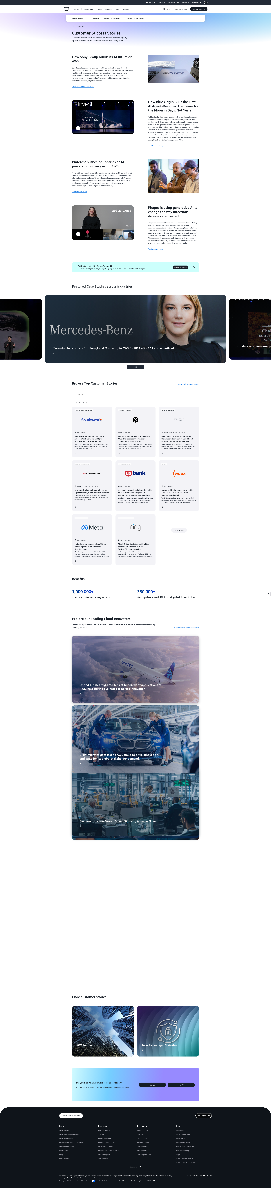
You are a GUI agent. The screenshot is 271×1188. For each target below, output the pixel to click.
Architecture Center (105, 1146)
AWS (73, 26)
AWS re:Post (180, 1138)
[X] (187, 1176)
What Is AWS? (64, 1130)
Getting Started (104, 1130)
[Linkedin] (194, 1176)
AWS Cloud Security (66, 1146)
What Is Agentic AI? (66, 1138)
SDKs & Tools (142, 1134)
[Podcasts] (207, 1176)
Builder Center (142, 1130)
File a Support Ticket (183, 1134)
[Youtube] (204, 1176)
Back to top (134, 1167)
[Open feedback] (269, 594)
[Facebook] (190, 1176)
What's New (63, 1150)
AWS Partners (103, 1159)
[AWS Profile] (205, 2)
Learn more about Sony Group (83, 86)
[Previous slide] (129, 367)
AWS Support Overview (185, 1146)
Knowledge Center (183, 1142)
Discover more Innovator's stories (186, 627)
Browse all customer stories (188, 384)
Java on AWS (142, 1146)
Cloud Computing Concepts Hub (71, 1142)
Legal (178, 1154)
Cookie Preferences (105, 1181)
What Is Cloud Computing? (69, 1134)
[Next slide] (142, 367)
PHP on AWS (142, 1150)
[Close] (194, 267)
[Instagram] (197, 1176)
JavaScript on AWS (144, 1154)
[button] (88, 9)
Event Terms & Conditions (186, 1163)
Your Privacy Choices (84, 1181)
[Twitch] (201, 1176)
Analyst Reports (104, 1154)
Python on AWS (143, 1142)
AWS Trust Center (104, 1138)
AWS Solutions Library (106, 1142)
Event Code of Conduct (184, 1159)
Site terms (70, 1181)
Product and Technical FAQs (108, 1150)
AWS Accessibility (182, 1150)
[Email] (211, 1176)
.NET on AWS (142, 1138)
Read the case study (155, 146)
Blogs (61, 1154)
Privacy (61, 1181)
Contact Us (180, 1130)
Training (101, 1134)
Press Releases (64, 1159)
